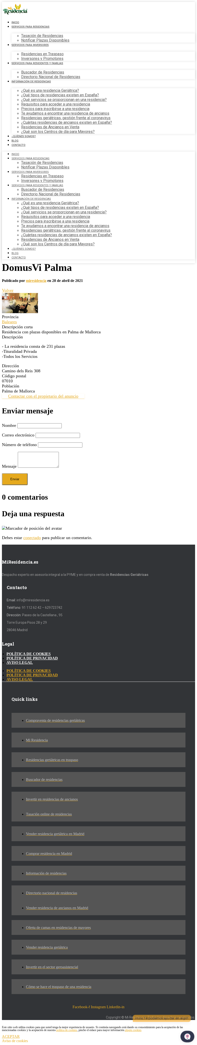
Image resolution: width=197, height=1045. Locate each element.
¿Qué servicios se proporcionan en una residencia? (64, 99)
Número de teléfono (19, 444)
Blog (15, 140)
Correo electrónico (18, 435)
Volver (7, 290)
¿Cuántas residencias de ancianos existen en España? (66, 122)
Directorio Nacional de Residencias (50, 77)
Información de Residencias (31, 81)
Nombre (9, 425)
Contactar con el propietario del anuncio (43, 396)
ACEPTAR (11, 1036)
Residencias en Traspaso (42, 54)
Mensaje (9, 466)
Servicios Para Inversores (30, 45)
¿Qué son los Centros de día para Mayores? (58, 131)
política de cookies (66, 1030)
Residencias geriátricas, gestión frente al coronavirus (66, 118)
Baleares (9, 321)
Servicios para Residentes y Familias (37, 63)
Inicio (15, 22)
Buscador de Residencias (42, 72)
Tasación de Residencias (42, 35)
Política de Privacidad (32, 658)
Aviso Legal (19, 662)
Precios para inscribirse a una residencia (55, 108)
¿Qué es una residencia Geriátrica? (50, 90)
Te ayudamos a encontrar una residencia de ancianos (65, 113)
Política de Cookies (28, 654)
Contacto (18, 145)
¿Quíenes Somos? (24, 136)
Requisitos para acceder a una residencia (55, 104)
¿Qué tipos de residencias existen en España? (60, 95)
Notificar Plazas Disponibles (45, 40)
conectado (32, 537)
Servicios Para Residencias (30, 26)
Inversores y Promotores (42, 58)
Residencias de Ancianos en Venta (50, 127)
